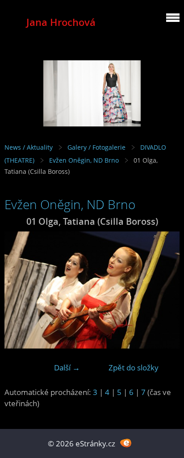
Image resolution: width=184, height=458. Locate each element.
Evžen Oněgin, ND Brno (84, 160)
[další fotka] (165, 290)
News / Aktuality (28, 147)
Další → (67, 367)
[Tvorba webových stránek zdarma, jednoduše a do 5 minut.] (126, 442)
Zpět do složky (134, 367)
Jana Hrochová (61, 22)
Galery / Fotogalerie (96, 147)
